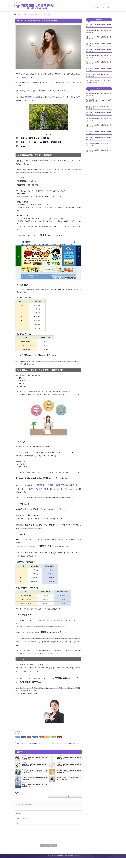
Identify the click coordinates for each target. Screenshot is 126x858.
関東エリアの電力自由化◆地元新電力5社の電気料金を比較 (69, 758)
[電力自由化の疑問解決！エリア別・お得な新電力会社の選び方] (34, 5)
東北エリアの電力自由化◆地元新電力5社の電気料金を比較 (34, 778)
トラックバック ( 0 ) (65, 796)
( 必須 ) (19, 813)
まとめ (22, 146)
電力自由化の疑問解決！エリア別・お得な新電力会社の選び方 (66, 855)
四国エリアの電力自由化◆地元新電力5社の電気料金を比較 (69, 771)
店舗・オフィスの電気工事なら (101, 7)
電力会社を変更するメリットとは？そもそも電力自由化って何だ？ (69, 778)
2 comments (19, 731)
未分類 (17, 733)
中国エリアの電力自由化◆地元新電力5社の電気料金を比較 (34, 771)
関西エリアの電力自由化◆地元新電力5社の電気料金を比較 (66, 743)
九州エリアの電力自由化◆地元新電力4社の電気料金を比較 (69, 764)
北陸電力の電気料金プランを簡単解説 (34, 138)
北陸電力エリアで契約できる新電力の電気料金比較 (40, 142)
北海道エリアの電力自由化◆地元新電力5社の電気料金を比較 (34, 764)
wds (17, 729)
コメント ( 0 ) (65, 798)
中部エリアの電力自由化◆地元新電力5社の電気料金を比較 (31, 743)
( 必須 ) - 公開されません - (23, 818)
